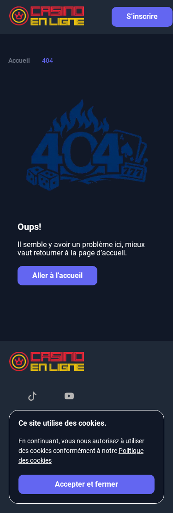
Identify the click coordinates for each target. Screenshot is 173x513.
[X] (106, 397)
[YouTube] (69, 397)
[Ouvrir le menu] (159, 16)
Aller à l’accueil (57, 275)
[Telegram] (50, 397)
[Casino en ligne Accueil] (46, 17)
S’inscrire (142, 16)
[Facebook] (13, 397)
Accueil (19, 60)
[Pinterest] (87, 397)
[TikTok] (32, 397)
